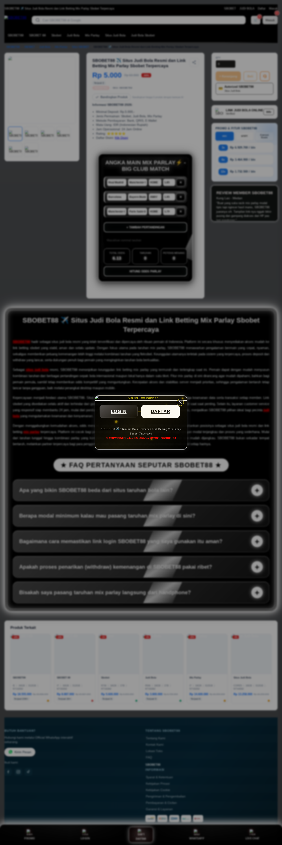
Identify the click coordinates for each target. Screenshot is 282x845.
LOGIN (119, 411)
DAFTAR (160, 411)
